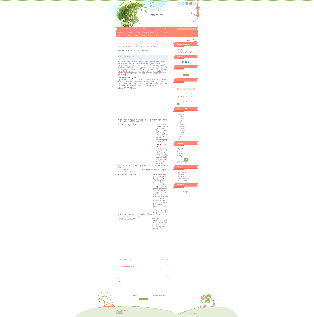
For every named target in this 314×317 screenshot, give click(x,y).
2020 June (180, 138)
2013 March (180, 136)
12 (186, 96)
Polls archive (184, 161)
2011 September (181, 126)
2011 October (181, 128)
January (125, 41)
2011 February (181, 118)
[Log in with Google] (189, 62)
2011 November (181, 130)
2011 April (180, 122)
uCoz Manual (181, 174)
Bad (180, 155)
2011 (121, 41)
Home (117, 41)
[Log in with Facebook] (186, 62)
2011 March (180, 120)
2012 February (181, 134)
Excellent (181, 149)
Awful (180, 157)
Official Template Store (183, 178)
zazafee (125, 259)
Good (180, 151)
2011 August (180, 124)
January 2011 (186, 86)
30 (129, 41)
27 (189, 101)
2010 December (181, 114)
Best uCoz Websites (182, 180)
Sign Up (192, 313)
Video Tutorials (181, 176)
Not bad (181, 153)
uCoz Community (182, 172)
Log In (196, 313)
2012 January (181, 132)
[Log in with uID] (183, 62)
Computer (180, 49)
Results (179, 161)
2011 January (181, 116)
